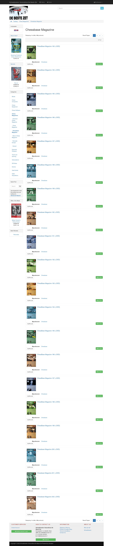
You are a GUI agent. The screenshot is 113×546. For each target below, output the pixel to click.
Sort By (99, 40)
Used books (15, 170)
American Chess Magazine (15, 120)
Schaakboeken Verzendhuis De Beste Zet (23, 2)
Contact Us (63, 532)
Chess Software (16, 110)
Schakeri (51, 543)
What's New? (14, 35)
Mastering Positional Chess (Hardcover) (16, 56)
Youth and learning (14, 155)
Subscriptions (15, 160)
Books (13, 96)
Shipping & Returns (65, 527)
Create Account (15, 527)
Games (14, 167)
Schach (14, 146)
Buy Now (100, 64)
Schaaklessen (87, 530)
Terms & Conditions (65, 531)
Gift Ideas (14, 163)
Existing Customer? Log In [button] (22, 531)
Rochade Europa (14, 141)
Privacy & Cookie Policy (66, 529)
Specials (13, 64)
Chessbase (44, 62)
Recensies (16, 234)
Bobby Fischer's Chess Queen (16, 221)
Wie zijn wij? (87, 527)
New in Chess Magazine (16, 136)
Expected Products (14, 150)
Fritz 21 (16, 83)
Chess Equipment (15, 106)
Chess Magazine (14, 126)
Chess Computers (15, 100)
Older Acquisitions (15, 174)
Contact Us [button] (46, 539)
